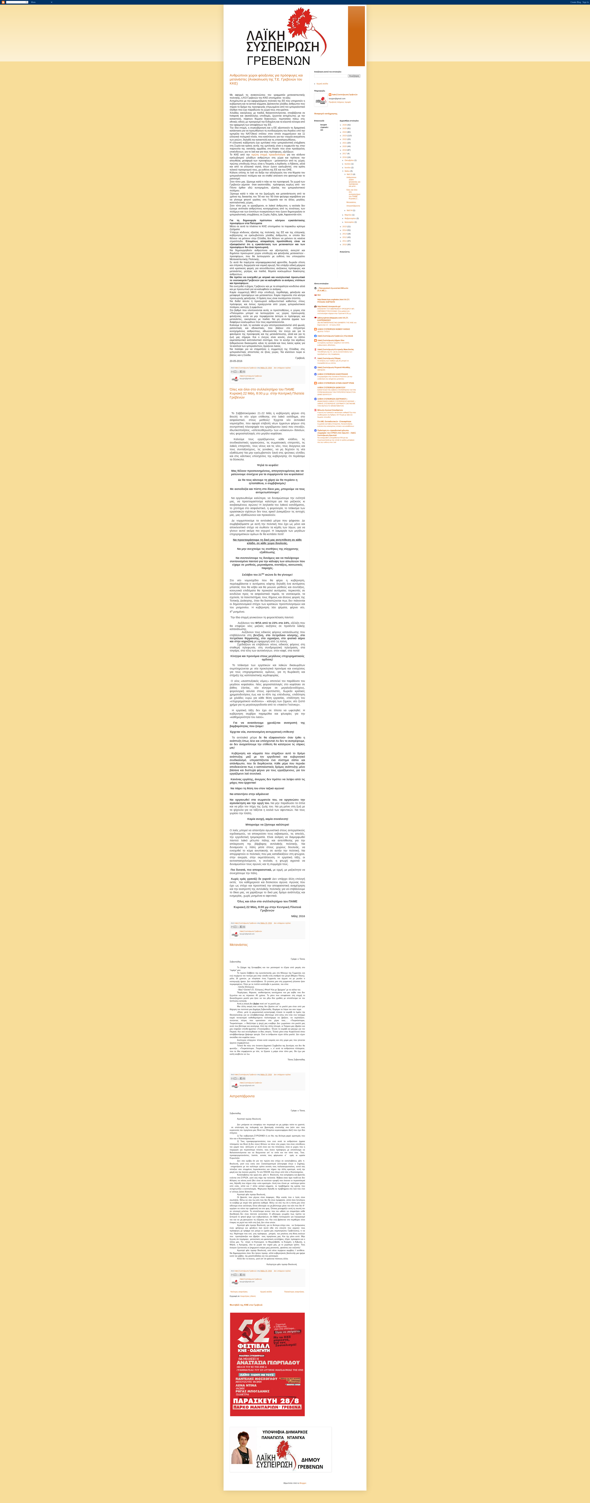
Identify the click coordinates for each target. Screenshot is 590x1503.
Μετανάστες (239, 945)
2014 (344, 230)
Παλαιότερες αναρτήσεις (294, 1292)
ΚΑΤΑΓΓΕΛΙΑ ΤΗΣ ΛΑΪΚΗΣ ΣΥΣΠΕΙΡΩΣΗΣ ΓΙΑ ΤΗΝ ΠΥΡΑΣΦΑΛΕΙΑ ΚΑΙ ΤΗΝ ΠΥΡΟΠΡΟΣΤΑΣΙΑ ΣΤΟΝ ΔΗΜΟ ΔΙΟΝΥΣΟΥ (336, 392)
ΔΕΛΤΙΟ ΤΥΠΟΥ (323, 331)
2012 (344, 237)
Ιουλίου (348, 164)
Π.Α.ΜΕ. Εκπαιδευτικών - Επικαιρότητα (334, 421)
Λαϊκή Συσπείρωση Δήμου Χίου (330, 340)
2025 (344, 128)
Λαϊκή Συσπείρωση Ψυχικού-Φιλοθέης (333, 367)
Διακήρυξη (321, 370)
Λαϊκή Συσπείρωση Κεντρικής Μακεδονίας (335, 349)
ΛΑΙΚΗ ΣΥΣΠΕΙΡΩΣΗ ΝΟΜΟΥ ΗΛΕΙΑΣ (333, 329)
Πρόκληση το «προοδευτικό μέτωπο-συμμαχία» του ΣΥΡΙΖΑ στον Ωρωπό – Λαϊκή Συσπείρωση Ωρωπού (336, 432)
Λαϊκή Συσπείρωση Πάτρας (329, 358)
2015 (344, 227)
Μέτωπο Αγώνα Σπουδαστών (330, 410)
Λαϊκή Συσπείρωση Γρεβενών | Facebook (335, 336)
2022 (344, 139)
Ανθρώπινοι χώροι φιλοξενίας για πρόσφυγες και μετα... (353, 181)
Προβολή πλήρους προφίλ (340, 102)
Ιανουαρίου (349, 222)
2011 (344, 241)
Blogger (303, 1483)
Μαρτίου (348, 215)
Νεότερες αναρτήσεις (239, 1292)
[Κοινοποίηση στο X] (238, 371)
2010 (344, 244)
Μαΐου (347, 171)
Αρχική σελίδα (266, 1292)
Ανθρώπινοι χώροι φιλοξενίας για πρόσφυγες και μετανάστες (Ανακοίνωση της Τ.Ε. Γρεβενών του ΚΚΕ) (266, 79)
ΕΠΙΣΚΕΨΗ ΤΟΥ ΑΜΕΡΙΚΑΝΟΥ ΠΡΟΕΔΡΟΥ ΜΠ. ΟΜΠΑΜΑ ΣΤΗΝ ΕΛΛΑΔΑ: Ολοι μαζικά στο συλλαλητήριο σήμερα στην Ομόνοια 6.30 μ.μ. (336, 311)
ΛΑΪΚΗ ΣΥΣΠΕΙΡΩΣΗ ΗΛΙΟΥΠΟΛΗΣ (332, 374)
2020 (344, 146)
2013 (344, 234)
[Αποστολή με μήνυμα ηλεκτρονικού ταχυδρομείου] (232, 371)
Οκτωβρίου (349, 160)
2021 (344, 143)
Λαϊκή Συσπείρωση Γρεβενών (345, 95)
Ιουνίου (348, 168)
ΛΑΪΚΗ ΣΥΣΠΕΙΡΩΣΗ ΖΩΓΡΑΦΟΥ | (332, 399)
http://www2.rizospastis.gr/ (328, 306)
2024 (344, 132)
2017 (344, 154)
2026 (344, 125)
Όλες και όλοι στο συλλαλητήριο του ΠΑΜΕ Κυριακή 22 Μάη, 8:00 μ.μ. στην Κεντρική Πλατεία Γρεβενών (267, 393)
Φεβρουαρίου (350, 218)
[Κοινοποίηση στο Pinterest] (244, 371)
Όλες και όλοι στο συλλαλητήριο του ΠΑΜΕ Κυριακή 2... (353, 194)
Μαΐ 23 (350, 174)
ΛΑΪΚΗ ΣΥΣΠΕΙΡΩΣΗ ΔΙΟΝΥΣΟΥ (331, 388)
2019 (344, 150)
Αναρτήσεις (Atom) (248, 1296)
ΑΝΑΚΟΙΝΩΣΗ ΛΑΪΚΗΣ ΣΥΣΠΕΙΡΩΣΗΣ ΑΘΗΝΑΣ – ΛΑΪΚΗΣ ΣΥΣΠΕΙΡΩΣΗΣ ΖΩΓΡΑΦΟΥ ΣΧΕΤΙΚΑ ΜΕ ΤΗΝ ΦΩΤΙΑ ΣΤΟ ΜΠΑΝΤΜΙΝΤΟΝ (336, 403)
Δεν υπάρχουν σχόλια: (282, 368)
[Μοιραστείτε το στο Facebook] (241, 371)
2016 (344, 157)
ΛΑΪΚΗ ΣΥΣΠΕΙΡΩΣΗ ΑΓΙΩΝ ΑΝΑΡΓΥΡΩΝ (335, 383)
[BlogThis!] (235, 371)
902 (319, 295)
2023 (344, 136)
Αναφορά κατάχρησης (325, 113)
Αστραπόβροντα (242, 1096)
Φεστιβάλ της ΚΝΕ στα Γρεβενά (246, 1305)
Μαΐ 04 (350, 210)
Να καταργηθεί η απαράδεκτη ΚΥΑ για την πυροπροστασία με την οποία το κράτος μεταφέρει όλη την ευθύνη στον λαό (335, 440)
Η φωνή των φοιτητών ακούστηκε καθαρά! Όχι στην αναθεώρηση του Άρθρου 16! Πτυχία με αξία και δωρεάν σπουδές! (336, 415)
